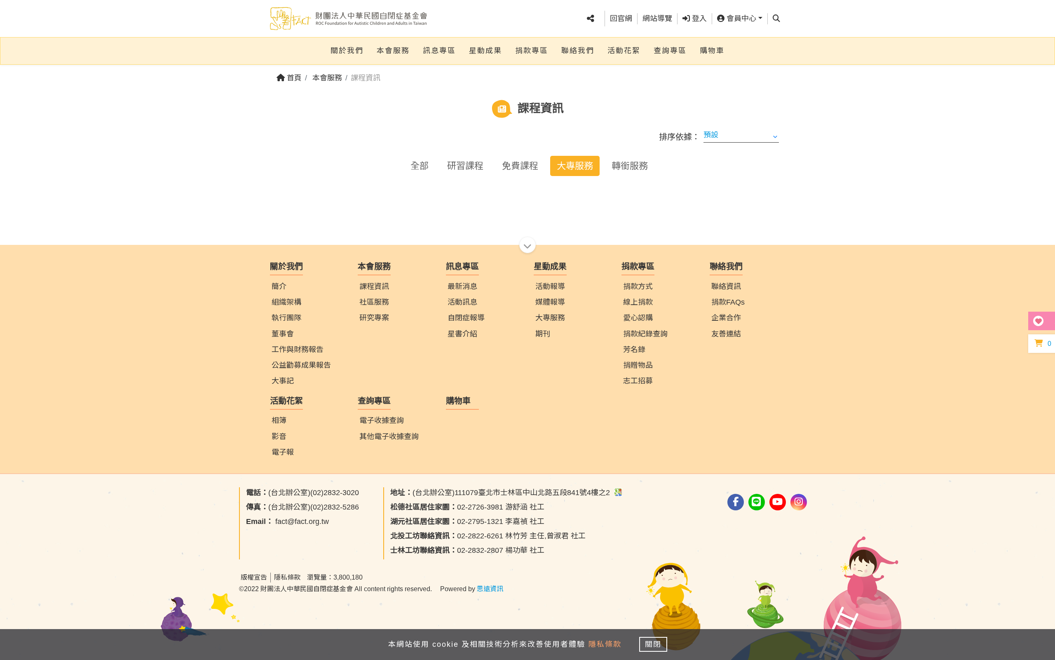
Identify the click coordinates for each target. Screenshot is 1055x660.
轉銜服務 (630, 166)
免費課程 (520, 166)
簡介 (279, 286)
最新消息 (462, 286)
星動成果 (485, 51)
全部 (419, 166)
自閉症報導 (466, 318)
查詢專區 (670, 51)
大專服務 (575, 166)
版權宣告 (254, 577)
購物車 (712, 51)
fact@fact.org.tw (287, 521)
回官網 (621, 18)
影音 (279, 436)
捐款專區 (531, 51)
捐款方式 (638, 286)
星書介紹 (462, 334)
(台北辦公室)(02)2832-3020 (302, 493)
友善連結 (726, 334)
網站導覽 (657, 18)
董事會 (283, 334)
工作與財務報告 (298, 349)
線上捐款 (638, 302)
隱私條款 (287, 577)
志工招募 (638, 381)
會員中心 (740, 18)
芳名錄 (634, 349)
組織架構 (286, 302)
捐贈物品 (638, 365)
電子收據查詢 (381, 420)
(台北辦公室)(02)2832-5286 (302, 507)
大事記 (283, 381)
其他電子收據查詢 (389, 436)
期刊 (542, 334)
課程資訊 (374, 286)
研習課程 (465, 166)
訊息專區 (439, 51)
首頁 (293, 78)
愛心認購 (638, 318)
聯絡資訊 (726, 286)
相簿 (279, 420)
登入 (698, 18)
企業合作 (726, 318)
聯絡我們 (577, 51)
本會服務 (393, 51)
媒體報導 (550, 302)
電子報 (283, 452)
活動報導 (550, 286)
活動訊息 (462, 302)
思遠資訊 (490, 588)
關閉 (653, 644)
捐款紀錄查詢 (645, 334)
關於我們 (347, 51)
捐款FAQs (728, 302)
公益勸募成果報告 (301, 365)
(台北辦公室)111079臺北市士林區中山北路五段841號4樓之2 (501, 493)
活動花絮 (623, 51)
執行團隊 (286, 318)
